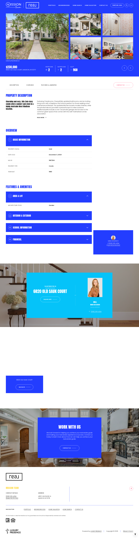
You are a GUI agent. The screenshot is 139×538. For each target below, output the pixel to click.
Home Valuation (90, 5)
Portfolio (52, 5)
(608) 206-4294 (117, 5)
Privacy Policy (128, 531)
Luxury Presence (96, 531)
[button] (123, 85)
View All (117, 48)
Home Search (77, 5)
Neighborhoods (64, 5)
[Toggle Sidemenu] (131, 5)
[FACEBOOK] (131, 488)
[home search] (127, 5)
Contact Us (103, 5)
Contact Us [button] (79, 509)
